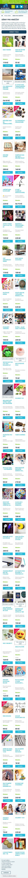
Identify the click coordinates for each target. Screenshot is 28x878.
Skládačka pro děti (7, 435)
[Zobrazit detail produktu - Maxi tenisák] (8, 41)
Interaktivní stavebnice (19, 784)
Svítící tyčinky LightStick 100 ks (7, 225)
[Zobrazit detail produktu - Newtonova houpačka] (20, 250)
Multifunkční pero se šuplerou (19, 750)
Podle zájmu (7, 15)
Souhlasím (6, 872)
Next (27, 12)
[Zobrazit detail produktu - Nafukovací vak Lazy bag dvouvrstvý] (8, 352)
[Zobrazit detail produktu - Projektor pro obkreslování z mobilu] (20, 844)
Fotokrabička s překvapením (20, 121)
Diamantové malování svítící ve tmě (19, 610)
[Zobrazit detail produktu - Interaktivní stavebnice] (20, 775)
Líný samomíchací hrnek (7, 260)
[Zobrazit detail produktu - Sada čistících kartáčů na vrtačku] (20, 528)
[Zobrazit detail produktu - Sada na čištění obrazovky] (20, 41)
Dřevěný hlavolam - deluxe (6, 681)
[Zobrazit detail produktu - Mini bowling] (8, 708)
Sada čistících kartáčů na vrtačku (19, 538)
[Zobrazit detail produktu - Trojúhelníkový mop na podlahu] (8, 563)
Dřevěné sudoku (5, 155)
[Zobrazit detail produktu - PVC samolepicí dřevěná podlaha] (8, 74)
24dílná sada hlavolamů (7, 190)
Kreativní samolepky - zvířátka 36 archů (7, 503)
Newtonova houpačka (19, 259)
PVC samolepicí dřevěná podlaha (7, 88)
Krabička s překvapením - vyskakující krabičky (19, 225)
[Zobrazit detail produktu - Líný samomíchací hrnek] (8, 250)
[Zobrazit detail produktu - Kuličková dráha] (8, 284)
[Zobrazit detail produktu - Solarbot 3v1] (20, 390)
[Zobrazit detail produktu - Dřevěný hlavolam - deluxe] (8, 671)
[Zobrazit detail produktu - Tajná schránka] (20, 426)
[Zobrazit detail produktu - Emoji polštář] (20, 635)
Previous (1, 12)
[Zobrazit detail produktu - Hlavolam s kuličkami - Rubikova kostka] (20, 494)
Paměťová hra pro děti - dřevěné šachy (19, 156)
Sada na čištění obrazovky (20, 50)
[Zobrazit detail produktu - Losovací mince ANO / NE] (8, 844)
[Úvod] (2, 15)
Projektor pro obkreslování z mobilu (20, 854)
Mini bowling (7, 716)
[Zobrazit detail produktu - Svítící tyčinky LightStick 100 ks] (8, 215)
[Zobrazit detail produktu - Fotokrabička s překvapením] (20, 112)
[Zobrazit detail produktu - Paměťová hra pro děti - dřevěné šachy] (20, 147)
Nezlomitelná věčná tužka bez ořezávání (7, 402)
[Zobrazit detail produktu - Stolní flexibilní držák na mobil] (20, 181)
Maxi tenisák (7, 50)
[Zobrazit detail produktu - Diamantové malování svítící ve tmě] (20, 597)
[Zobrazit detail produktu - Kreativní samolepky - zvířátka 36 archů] (8, 494)
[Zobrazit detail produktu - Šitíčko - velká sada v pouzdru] (20, 319)
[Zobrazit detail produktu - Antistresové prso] (20, 352)
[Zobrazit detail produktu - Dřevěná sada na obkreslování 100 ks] (8, 112)
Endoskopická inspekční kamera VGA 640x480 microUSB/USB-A (19, 469)
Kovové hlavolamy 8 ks (20, 716)
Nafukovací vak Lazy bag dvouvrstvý (8, 363)
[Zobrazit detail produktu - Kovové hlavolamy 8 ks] (20, 708)
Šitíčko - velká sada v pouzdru (20, 327)
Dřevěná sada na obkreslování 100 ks (7, 122)
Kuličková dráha (6, 293)
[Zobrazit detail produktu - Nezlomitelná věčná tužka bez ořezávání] (8, 390)
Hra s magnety (7, 643)
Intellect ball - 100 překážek (7, 468)
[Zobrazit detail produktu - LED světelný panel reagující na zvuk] (8, 597)
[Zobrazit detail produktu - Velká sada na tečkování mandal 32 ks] (20, 284)
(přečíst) (3, 869)
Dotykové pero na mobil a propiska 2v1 (20, 572)
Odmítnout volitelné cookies (9, 876)
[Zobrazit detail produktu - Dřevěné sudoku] (8, 147)
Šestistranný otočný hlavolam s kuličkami (19, 681)
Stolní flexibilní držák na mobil (20, 191)
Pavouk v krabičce (6, 818)
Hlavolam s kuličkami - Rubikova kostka (18, 503)
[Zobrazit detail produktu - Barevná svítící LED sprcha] (8, 528)
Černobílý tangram (6, 327)
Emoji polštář (19, 647)
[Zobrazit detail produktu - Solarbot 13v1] (20, 809)
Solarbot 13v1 (20, 817)
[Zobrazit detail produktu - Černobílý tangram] (8, 319)
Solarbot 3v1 (19, 398)
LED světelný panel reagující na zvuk (7, 609)
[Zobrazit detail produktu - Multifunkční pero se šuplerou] (20, 740)
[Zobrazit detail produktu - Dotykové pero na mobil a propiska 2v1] (20, 563)
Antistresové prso (19, 364)
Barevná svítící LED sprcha (8, 537)
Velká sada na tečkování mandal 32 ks (19, 294)
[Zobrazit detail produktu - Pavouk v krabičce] (8, 809)
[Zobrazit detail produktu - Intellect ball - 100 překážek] (8, 459)
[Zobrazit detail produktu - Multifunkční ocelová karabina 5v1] (8, 775)
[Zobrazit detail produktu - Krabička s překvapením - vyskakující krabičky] (20, 215)
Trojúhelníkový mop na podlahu (8, 572)
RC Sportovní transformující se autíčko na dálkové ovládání (20, 86)
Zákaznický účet (17, 8)
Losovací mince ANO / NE (7, 853)
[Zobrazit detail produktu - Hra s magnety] (8, 635)
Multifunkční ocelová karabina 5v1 (7, 785)
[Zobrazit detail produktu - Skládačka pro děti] (8, 426)
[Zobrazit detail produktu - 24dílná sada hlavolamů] (8, 181)
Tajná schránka (20, 435)
